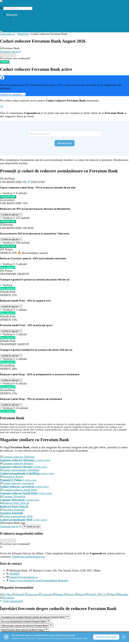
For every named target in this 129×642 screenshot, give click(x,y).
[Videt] (111, 594)
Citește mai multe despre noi (28, 556)
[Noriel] (80, 594)
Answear (18, 17)
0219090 (14, 573)
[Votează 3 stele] (8, 55)
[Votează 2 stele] (4, 55)
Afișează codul (8, 197)
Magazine (11, 14)
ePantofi (17, 24)
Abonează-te (64, 143)
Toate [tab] (4, 62)
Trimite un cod (32, 526)
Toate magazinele (12, 601)
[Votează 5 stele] (14, 55)
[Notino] (58, 594)
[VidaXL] (91, 594)
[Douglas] (122, 594)
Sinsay (16, 21)
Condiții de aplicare (10, 214)
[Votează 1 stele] (1, 55)
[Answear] (31, 594)
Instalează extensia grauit (106, 637)
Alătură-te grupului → (12, 94)
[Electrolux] (7, 597)
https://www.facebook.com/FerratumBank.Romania (38, 580)
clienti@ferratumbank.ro (23, 577)
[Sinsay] (69, 594)
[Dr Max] (6, 594)
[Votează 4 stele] (11, 55)
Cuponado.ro (7, 33)
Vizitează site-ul (9, 51)
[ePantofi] (18, 594)
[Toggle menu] (1, 31)
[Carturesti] (45, 594)
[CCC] (102, 594)
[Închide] (123, 637)
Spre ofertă (6, 267)
